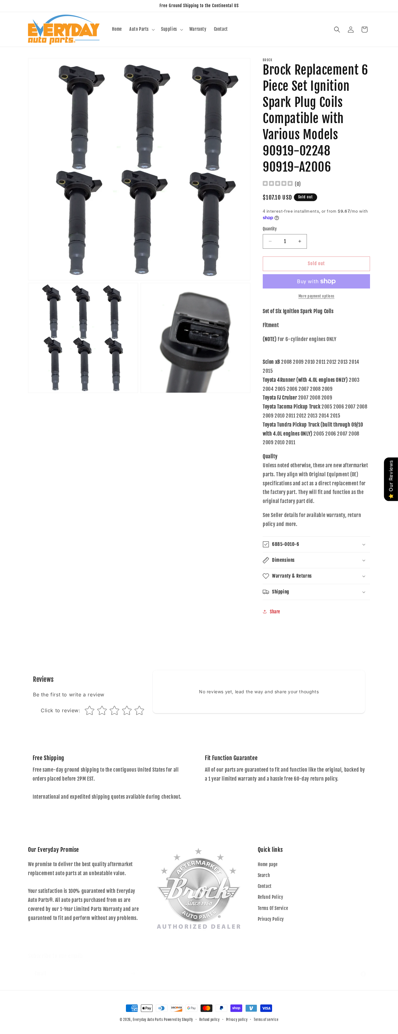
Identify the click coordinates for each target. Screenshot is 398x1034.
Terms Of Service (273, 908)
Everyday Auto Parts (148, 1020)
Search (264, 875)
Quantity (270, 228)
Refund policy (209, 1020)
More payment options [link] (316, 296)
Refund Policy (270, 897)
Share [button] (275, 611)
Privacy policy (237, 1020)
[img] (278, 184)
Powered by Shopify (178, 1020)
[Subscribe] (133, 967)
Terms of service (266, 1020)
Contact (265, 886)
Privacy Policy (271, 919)
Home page (268, 864)
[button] (141, 29)
